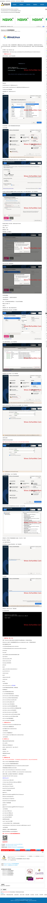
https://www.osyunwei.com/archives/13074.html (14, 844)
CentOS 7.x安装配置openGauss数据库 (11, 865)
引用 (8, 857)
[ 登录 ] (4, 885)
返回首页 (4, 889)
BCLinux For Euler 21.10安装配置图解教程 (11, 863)
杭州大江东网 (22, 894)
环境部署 (21, 4)
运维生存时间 (16, 894)
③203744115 (18, 1)
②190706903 (13, 1)
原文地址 (37, 856)
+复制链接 (27, 858)
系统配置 (14, 4)
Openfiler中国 (3, 894)
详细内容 (13, 24)
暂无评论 (12, 31)
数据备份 (35, 4)
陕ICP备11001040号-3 (23, 901)
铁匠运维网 (27, 894)
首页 (5, 26)
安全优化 (28, 4)
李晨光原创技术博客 (9, 894)
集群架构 (42, 4)
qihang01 (4, 859)
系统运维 (9, 847)
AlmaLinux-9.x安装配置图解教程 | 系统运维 (19, 858)
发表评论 (30, 856)
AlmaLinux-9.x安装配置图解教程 (18, 847)
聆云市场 (36, 894)
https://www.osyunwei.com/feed (11, 845)
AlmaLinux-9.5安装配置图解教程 (8, 874)
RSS (43, 26)
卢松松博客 (41, 894)
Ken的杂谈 (32, 894)
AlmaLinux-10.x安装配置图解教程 (8, 870)
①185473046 (8, 1)
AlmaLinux (9, 26)
